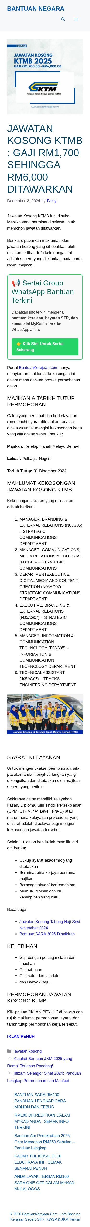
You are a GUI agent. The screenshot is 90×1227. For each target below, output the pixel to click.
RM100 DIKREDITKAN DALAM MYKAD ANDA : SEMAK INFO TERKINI (42, 1121)
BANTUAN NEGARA (35, 8)
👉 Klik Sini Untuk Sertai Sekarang (40, 347)
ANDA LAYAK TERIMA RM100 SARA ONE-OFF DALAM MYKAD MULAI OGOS (44, 1182)
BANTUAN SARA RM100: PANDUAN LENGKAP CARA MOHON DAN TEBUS (40, 1100)
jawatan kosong (28, 1051)
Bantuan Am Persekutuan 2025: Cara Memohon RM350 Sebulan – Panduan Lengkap (44, 1141)
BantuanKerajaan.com (38, 367)
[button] (63, 19)
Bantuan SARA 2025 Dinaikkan (47, 934)
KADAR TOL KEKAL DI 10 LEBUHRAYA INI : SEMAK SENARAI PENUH (38, 1162)
